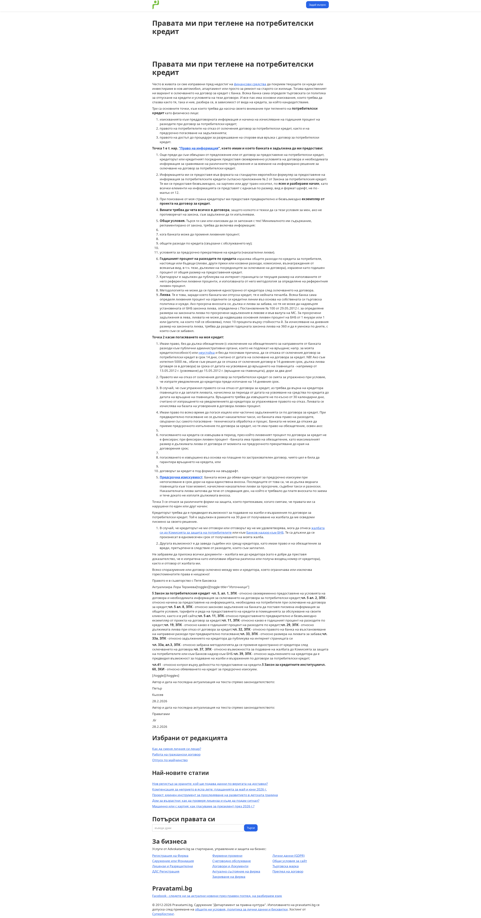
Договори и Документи (230, 866)
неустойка (207, 352)
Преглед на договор (287, 871)
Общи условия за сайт (289, 861)
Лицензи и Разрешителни (172, 866)
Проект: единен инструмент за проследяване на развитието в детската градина (215, 795)
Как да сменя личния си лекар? (176, 749)
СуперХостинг (163, 914)
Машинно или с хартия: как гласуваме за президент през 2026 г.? (203, 806)
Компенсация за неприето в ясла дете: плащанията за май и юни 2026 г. (209, 789)
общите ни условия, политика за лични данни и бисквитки (241, 909)
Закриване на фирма (228, 876)
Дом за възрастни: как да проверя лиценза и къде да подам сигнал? (205, 800)
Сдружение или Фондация (173, 861)
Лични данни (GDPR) (288, 855)
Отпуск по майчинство (170, 760)
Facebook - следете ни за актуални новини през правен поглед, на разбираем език (217, 896)
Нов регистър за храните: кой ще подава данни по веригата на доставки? (210, 783)
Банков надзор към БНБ (265, 532)
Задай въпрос (317, 4)
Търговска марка (285, 866)
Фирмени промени (227, 855)
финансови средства (250, 84)
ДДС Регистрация (165, 871)
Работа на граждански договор (176, 754)
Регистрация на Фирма (170, 855)
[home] (155, 4)
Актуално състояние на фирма (236, 871)
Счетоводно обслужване (231, 861)
